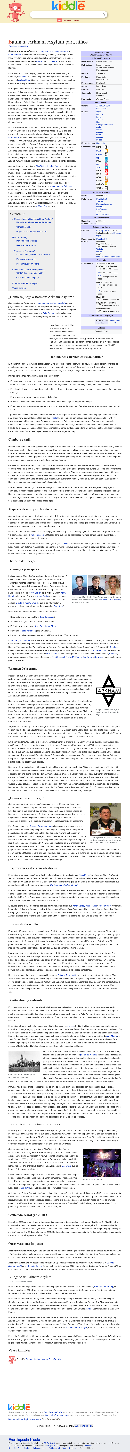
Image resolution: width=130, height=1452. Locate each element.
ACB (98, 167)
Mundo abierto (102, 108)
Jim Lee (70, 1025)
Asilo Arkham (24, 80)
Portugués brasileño (104, 124)
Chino (98, 134)
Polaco (99, 139)
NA (99, 268)
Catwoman (99, 657)
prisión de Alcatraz (88, 1054)
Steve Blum (50, 626)
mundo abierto (14, 54)
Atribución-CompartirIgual (56, 1415)
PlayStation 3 (101, 199)
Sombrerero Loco (98, 650)
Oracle (19, 602)
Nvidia (67, 543)
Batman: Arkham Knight (76, 1327)
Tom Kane (58, 606)
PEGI (98, 150)
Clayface (114, 647)
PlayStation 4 (101, 209)
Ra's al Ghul (51, 653)
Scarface (113, 653)
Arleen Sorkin (43, 596)
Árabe (98, 127)
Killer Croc (39, 626)
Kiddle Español (14, 1448)
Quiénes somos (39, 1448)
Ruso (98, 122)
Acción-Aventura (103, 105)
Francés (99, 114)
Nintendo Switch (102, 214)
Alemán (99, 119)
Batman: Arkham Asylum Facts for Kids (43, 1359)
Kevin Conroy (35, 592)
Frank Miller (13, 137)
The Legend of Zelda (59, 884)
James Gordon (37, 534)
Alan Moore (111, 1035)
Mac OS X (100, 206)
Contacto (72, 1448)
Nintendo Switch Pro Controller (108, 256)
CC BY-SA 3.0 (49, 1443)
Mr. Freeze (77, 657)
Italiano (99, 129)
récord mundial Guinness (61, 186)
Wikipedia (51, 1445)
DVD (110, 230)
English (76, 20)
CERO (99, 154)
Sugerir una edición (83, 1425)
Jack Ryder (66, 657)
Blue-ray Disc (101, 230)
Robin (89, 1308)
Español (99, 116)
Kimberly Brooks (30, 602)
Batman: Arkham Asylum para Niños (24, 1419)
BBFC (98, 164)
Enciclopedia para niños (18, 46)
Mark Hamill (91, 905)
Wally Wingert (25, 640)
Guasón (23, 76)
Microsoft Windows (104, 204)
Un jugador (100, 143)
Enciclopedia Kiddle (53, 1412)
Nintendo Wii (24, 1187)
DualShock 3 (101, 238)
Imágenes (67, 20)
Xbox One (100, 211)
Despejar (98, 14)
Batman (39, 61)
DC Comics (51, 61)
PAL (99, 291)
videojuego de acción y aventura (53, 51)
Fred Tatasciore (47, 616)
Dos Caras (87, 657)
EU (99, 272)
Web (59, 20)
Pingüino (56, 657)
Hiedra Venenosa (28, 630)
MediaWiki (88, 1445)
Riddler (54, 417)
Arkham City (41, 206)
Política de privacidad (57, 1448)
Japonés (99, 132)
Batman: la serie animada (110, 599)
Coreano (99, 137)
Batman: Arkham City (67, 975)
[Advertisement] (64, 30)
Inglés (98, 111)
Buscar (104, 14)
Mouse (99, 251)
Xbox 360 (100, 201)
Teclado (99, 249)
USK (98, 158)
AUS (99, 276)
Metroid (74, 884)
